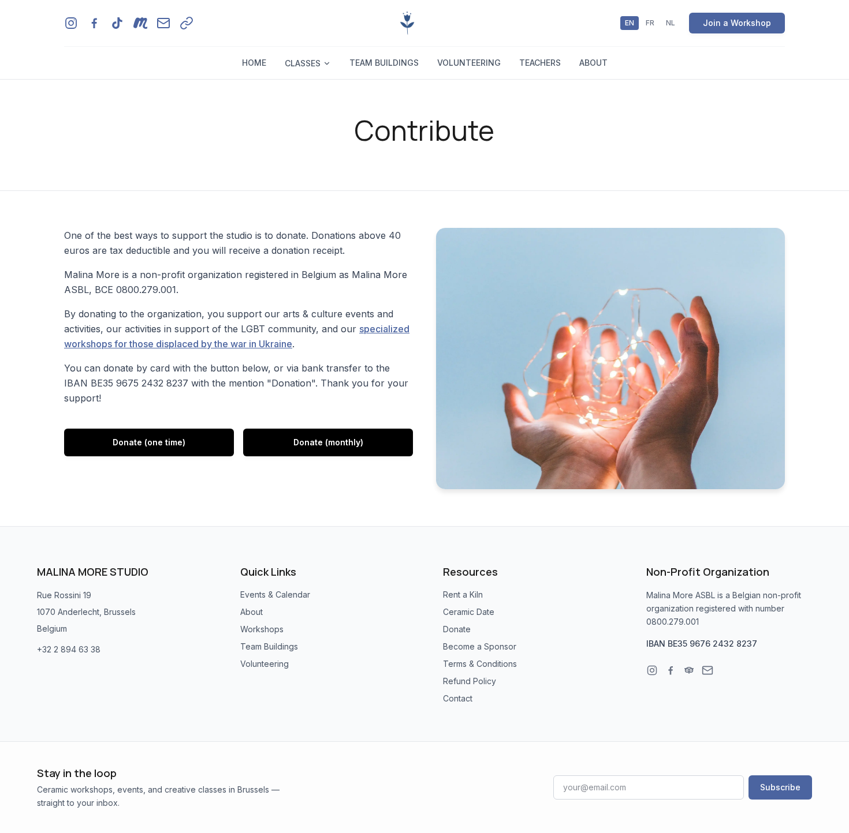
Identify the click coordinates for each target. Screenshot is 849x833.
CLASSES (303, 63)
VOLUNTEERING (469, 62)
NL (670, 22)
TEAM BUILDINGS (384, 62)
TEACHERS (540, 62)
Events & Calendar (275, 594)
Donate (457, 629)
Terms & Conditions (480, 664)
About (251, 612)
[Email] (707, 670)
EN (629, 22)
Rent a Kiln (463, 594)
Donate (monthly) (328, 442)
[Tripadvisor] (689, 670)
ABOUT (593, 62)
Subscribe (780, 787)
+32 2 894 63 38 (68, 649)
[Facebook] (670, 670)
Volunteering (264, 664)
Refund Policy (469, 681)
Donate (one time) (149, 442)
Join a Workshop (737, 23)
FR (650, 22)
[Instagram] (652, 670)
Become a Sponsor (479, 646)
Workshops (262, 629)
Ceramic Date (468, 612)
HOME (254, 62)
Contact (457, 698)
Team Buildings (269, 646)
